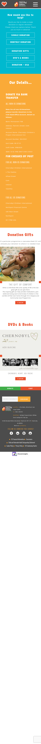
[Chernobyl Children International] (20, 4)
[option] (20, 276)
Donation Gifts (20, 51)
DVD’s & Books (20, 58)
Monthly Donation (20, 42)
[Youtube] (30, 433)
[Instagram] (24, 433)
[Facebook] (11, 433)
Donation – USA (20, 65)
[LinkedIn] (17, 433)
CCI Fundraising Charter (31, 446)
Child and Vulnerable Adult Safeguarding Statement (22, 442)
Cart (31, 388)
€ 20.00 (20, 378)
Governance (29, 439)
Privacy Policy (19, 446)
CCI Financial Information (17, 439)
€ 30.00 (20, 302)
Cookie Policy (10, 446)
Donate (10, 388)
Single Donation (20, 35)
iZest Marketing (22, 425)
